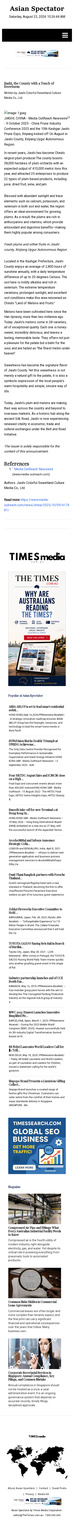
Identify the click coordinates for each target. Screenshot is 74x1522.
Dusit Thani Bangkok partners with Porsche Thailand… (37, 876)
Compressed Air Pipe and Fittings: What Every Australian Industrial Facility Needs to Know (34, 1231)
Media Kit (43, 1494)
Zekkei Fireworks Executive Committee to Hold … (35, 911)
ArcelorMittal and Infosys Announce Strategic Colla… (32, 842)
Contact (43, 1488)
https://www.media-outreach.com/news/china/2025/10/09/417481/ (36, 505)
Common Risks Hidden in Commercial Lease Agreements (32, 1303)
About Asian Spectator (21, 1488)
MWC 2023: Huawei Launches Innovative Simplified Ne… (34, 1014)
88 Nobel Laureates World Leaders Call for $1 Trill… (36, 1048)
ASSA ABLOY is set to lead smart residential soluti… (36, 708)
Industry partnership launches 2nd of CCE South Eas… (36, 979)
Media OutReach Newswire (47, 118)
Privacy (30, 1494)
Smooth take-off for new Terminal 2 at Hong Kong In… (33, 811)
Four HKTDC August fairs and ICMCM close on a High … (37, 777)
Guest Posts (59, 1488)
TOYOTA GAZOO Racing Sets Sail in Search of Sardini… (36, 945)
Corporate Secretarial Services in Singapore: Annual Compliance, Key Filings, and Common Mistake (31, 1376)
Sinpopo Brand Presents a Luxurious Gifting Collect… (37, 1082)
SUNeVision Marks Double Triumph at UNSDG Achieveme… (33, 742)
